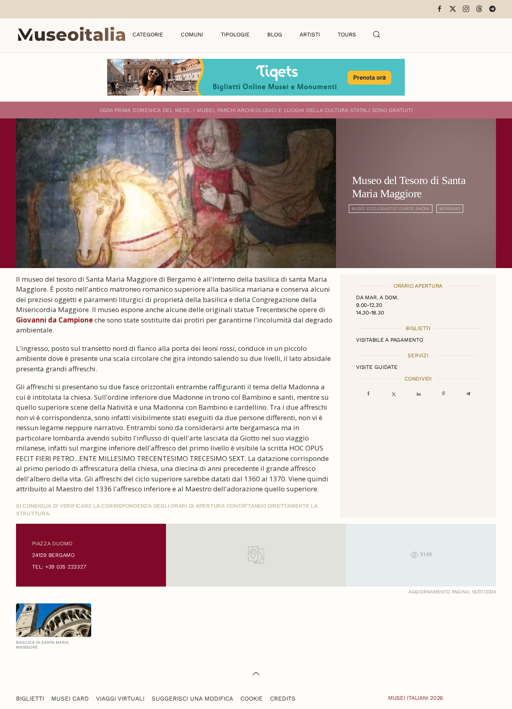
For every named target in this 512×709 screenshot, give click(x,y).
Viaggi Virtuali (120, 698)
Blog (274, 34)
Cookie (251, 698)
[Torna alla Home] (71, 34)
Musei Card (70, 698)
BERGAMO (449, 208)
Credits (283, 698)
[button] (377, 34)
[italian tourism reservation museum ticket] (256, 77)
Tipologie (235, 34)
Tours (347, 34)
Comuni (192, 34)
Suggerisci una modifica (192, 698)
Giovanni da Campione (54, 319)
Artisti (310, 34)
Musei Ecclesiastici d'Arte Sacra (391, 208)
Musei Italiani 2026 (415, 698)
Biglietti (30, 698)
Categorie (147, 34)
